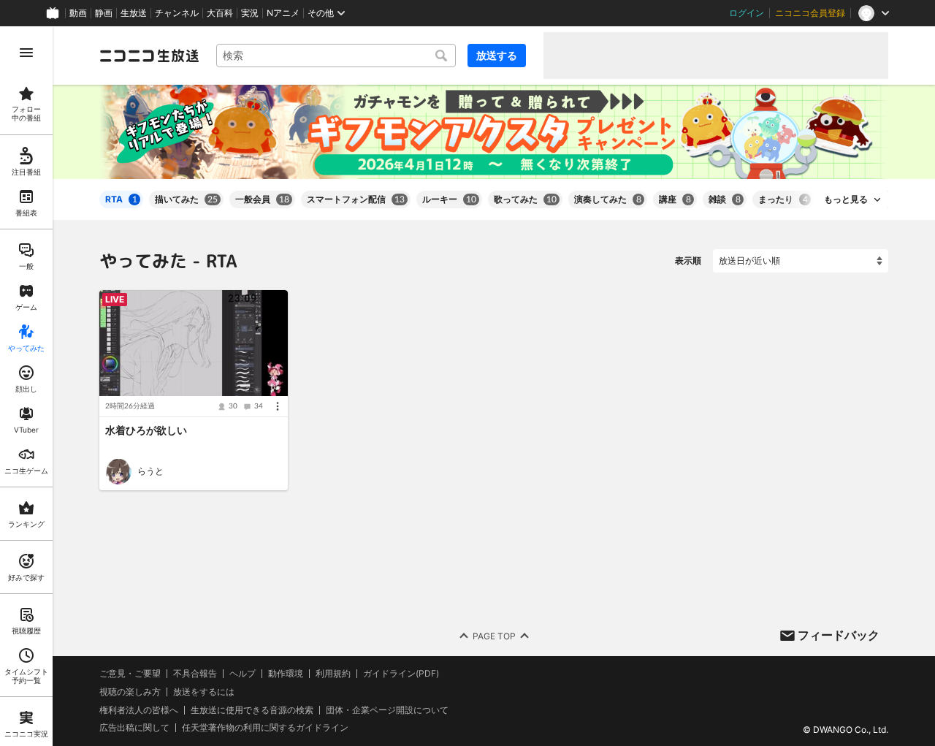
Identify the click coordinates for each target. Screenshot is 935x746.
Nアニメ (283, 13)
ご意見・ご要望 (130, 673)
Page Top (494, 635)
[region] (26, 386)
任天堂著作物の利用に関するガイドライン (265, 727)
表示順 (688, 260)
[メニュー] (277, 407)
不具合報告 (195, 673)
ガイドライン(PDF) (401, 673)
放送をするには (203, 691)
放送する (496, 55)
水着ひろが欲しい (146, 431)
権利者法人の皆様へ (138, 709)
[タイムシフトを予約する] (273, 304)
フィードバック (838, 635)
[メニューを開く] (26, 52)
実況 (250, 13)
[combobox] (336, 55)
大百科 (220, 13)
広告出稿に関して (134, 727)
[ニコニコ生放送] (149, 55)
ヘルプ (242, 673)
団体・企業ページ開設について (387, 709)
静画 (103, 13)
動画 (78, 13)
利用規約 (333, 673)
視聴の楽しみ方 (130, 690)
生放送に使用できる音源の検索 (252, 709)
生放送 (134, 13)
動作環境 (285, 673)
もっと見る (846, 199)
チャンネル (177, 13)
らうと (150, 470)
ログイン (746, 13)
